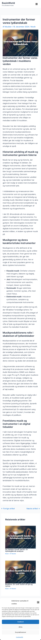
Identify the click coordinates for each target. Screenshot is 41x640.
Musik (33, 27)
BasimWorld (8, 3)
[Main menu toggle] (36, 4)
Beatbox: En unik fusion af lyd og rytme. (19, 585)
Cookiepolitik (19, 637)
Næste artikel (33, 508)
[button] (38, 602)
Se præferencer (20, 632)
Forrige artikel (8, 508)
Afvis (20, 627)
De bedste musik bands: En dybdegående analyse (16, 550)
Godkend (20, 622)
